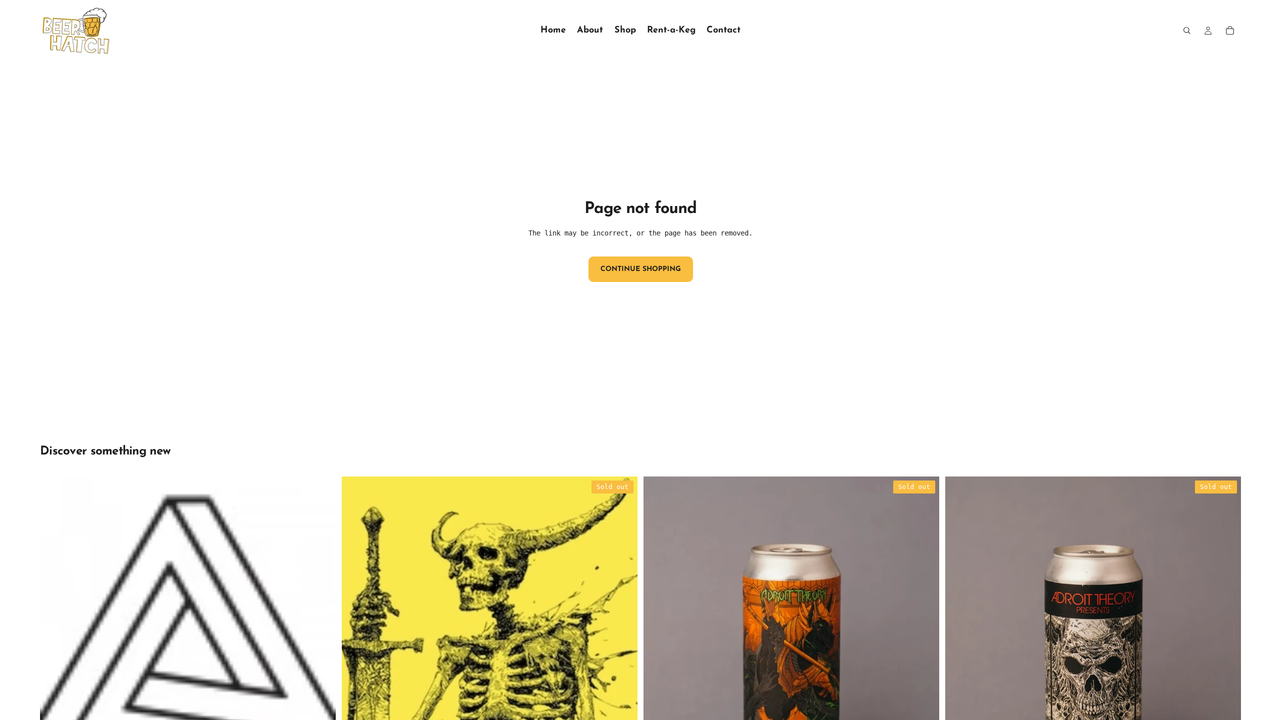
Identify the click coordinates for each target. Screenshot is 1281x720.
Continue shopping (640, 269)
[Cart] (1230, 31)
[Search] (1187, 31)
